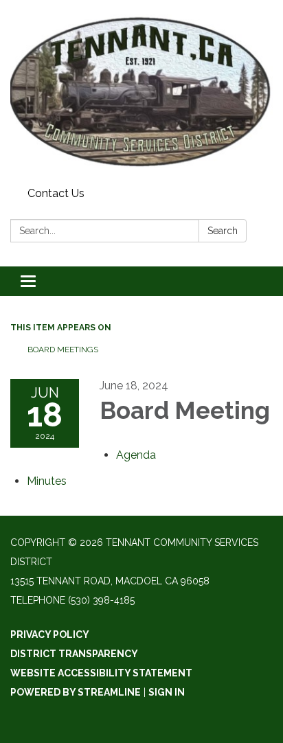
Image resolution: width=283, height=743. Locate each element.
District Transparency (74, 653)
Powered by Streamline (75, 692)
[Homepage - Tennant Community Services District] (141, 91)
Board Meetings (62, 349)
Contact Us (55, 193)
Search (222, 230)
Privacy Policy (49, 634)
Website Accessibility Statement (101, 672)
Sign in (166, 692)
